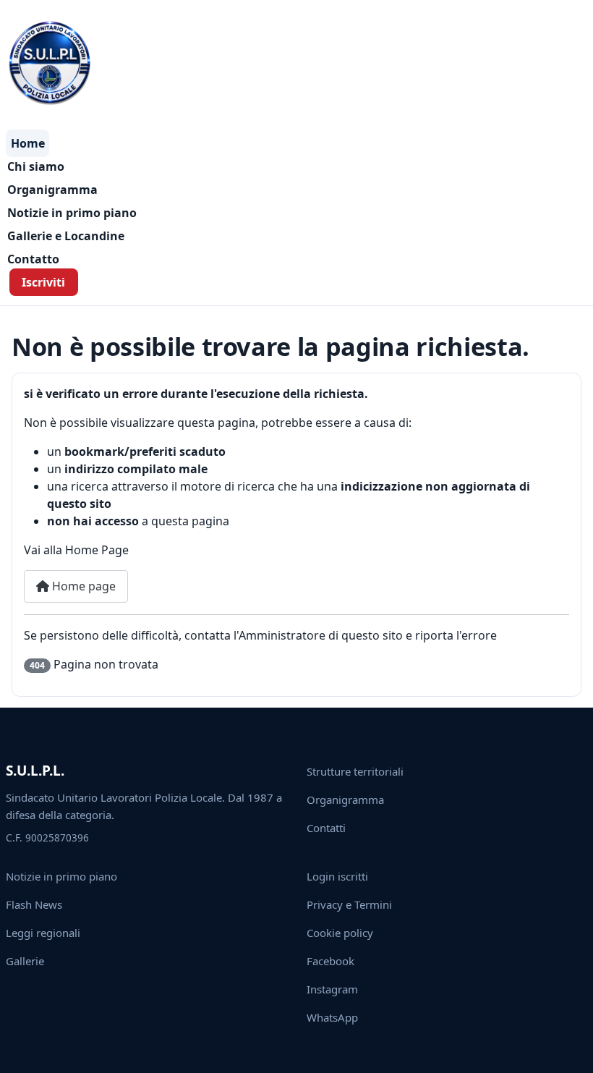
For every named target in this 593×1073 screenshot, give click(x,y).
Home (28, 143)
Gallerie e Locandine (65, 236)
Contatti (326, 827)
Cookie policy (340, 932)
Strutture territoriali (355, 771)
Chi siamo (35, 166)
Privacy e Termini (349, 904)
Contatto (33, 259)
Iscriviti (43, 282)
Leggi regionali (43, 932)
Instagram (332, 989)
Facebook (330, 961)
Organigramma (52, 190)
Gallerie (25, 961)
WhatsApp (332, 1017)
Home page (82, 586)
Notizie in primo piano (72, 213)
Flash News (34, 904)
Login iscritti (337, 876)
